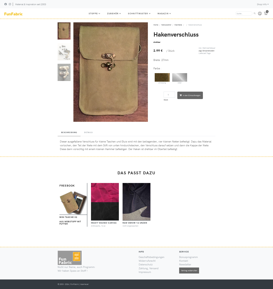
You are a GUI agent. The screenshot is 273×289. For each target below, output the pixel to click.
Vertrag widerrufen (189, 270)
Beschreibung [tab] (69, 132)
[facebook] (5, 4)
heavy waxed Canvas (104, 222)
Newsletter (185, 264)
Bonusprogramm (188, 257)
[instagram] (10, 4)
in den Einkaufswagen (191, 95)
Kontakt (183, 260)
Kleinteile (178, 24)
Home (155, 24)
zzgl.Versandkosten (206, 50)
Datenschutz (146, 264)
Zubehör (113, 13)
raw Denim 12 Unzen (135, 222)
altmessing (162, 83)
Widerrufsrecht (147, 260)
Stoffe (93, 13)
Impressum (145, 272)
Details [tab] (88, 132)
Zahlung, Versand (149, 268)
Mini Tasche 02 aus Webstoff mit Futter (70, 220)
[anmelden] (260, 13)
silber (180, 83)
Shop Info (262, 4)
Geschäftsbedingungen (151, 257)
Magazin (163, 13)
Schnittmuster (138, 13)
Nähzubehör (166, 24)
